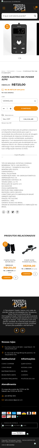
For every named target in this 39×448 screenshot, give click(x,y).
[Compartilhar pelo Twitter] (13, 213)
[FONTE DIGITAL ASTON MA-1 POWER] (15, 278)
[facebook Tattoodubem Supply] (16, 330)
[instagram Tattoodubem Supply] (22, 330)
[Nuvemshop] (8, 445)
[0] (34, 9)
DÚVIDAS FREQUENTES (10, 378)
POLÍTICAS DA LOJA (28, 378)
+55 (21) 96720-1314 (11, 354)
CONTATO (24, 375)
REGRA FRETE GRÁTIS (9, 375)
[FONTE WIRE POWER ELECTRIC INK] (35, 274)
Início (3, 71)
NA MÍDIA (24, 371)
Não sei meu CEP (6, 123)
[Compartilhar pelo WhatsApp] (3, 212)
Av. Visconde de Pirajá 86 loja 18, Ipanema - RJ (20, 353)
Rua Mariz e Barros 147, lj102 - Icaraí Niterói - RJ (20, 347)
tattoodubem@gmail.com (14, 400)
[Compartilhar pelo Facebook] (8, 213)
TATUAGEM (11, 71)
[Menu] (4, 8)
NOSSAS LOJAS (26, 367)
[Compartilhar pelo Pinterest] (17, 213)
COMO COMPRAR (8, 363)
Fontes (19, 71)
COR (3, 96)
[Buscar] (35, 15)
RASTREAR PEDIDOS (9, 371)
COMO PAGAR (6, 367)
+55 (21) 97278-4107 (11, 349)
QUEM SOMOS (26, 363)
